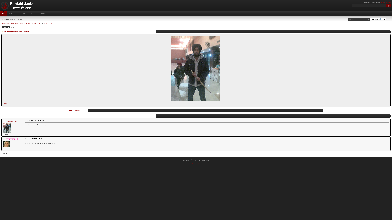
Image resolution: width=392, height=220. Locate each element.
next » (5, 103)
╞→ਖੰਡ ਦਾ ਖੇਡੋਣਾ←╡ (10, 139)
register (388, 2)
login (382, 2)
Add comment (74, 110)
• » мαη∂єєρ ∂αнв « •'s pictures (16, 32)
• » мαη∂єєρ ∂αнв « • (11, 121)
